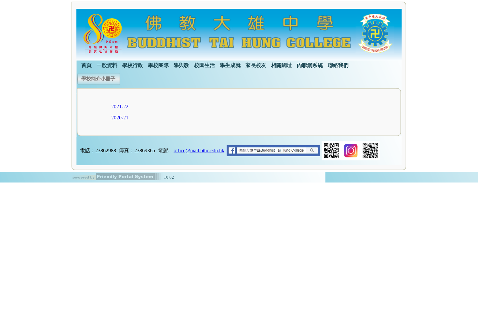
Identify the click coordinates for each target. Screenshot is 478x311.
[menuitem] (86, 65)
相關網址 (281, 65)
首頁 (86, 65)
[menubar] (212, 65)
